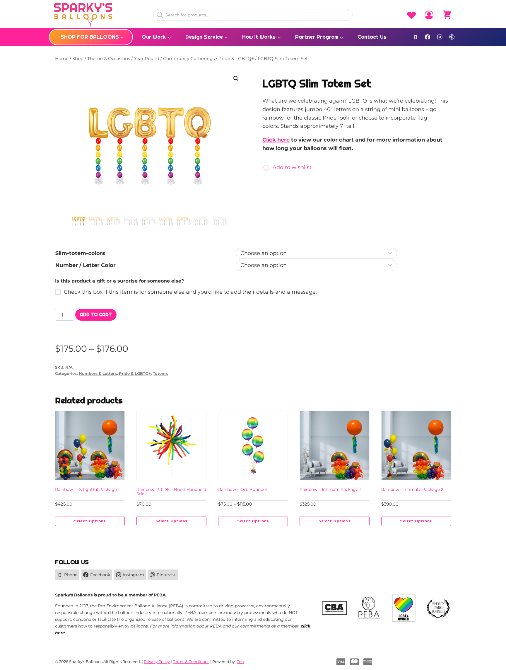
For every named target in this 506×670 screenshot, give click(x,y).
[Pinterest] (452, 37)
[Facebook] (427, 37)
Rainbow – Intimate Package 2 (412, 489)
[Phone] (415, 37)
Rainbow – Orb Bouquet (242, 489)
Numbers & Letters (98, 373)
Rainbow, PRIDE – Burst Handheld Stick (171, 491)
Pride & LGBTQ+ (135, 373)
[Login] (429, 15)
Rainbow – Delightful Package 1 (87, 489)
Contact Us (372, 36)
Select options (90, 521)
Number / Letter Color (85, 265)
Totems (160, 373)
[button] (236, 78)
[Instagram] (440, 37)
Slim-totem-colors (80, 253)
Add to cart (96, 315)
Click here (276, 140)
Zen (240, 661)
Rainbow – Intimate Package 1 (330, 489)
